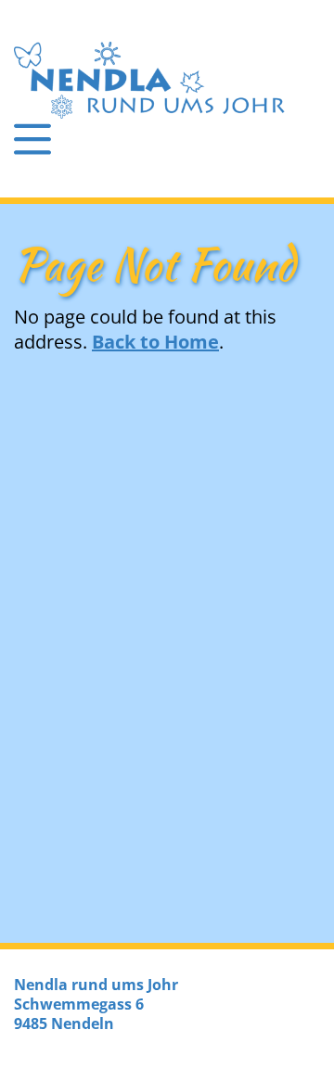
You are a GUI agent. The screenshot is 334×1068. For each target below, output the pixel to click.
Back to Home (155, 341)
